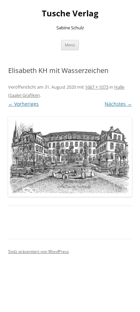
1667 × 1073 (96, 87)
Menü (70, 44)
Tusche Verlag (70, 13)
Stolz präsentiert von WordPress (38, 251)
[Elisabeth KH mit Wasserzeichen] (70, 157)
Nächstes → (118, 104)
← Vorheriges (23, 104)
